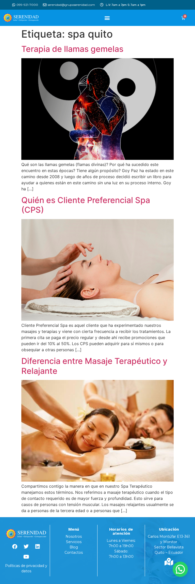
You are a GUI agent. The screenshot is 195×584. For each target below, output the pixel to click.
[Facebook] (15, 547)
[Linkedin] (37, 547)
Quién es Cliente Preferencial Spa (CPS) (85, 205)
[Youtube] (26, 557)
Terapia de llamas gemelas (72, 49)
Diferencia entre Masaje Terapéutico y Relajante (94, 366)
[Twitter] (26, 547)
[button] (107, 18)
